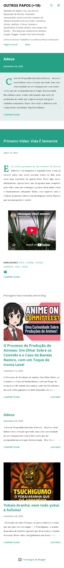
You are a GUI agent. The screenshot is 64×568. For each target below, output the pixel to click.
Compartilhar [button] (12, 114)
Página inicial (10, 44)
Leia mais (55, 397)
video (25, 266)
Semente (9, 266)
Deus (22, 262)
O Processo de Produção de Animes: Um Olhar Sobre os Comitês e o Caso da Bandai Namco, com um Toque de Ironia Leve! (28, 355)
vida (17, 266)
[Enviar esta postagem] (5, 272)
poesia (39, 262)
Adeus (9, 58)
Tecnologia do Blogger (34, 559)
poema (30, 262)
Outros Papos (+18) (22, 5)
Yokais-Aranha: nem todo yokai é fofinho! (31, 507)
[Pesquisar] (51, 5)
